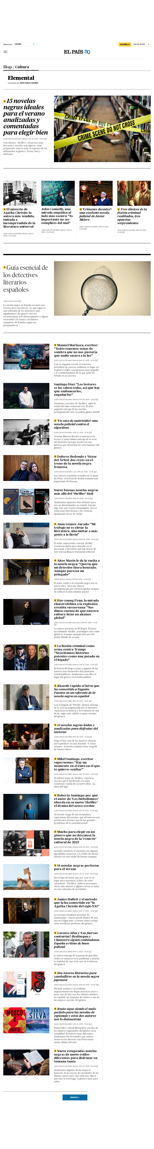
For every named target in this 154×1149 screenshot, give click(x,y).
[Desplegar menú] (5, 52)
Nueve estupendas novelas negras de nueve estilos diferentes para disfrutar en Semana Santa (75, 1056)
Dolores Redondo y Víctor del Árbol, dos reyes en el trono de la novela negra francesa (75, 462)
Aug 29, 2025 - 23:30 (88, 847)
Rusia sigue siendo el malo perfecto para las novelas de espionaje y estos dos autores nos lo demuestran (75, 1014)
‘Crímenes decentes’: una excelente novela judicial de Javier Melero (95, 214)
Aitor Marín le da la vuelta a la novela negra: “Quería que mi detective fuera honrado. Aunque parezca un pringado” (77, 567)
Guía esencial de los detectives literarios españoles (25, 278)
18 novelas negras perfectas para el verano (76, 867)
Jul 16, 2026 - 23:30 (37, 139)
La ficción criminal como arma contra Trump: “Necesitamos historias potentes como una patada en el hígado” (76, 653)
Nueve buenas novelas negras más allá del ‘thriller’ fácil (76, 492)
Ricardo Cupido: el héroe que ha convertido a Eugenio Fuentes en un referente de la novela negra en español (76, 691)
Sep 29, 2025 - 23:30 (88, 811)
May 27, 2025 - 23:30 (88, 911)
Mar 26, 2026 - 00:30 (83, 498)
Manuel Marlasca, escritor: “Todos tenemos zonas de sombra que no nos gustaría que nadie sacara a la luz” (76, 350)
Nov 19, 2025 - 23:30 (88, 774)
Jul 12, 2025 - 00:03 (88, 874)
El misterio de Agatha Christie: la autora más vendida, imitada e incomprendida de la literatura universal (19, 218)
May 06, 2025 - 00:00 (89, 985)
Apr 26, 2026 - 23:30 (88, 400)
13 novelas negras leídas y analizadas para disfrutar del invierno (76, 729)
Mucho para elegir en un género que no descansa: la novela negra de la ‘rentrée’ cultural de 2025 (75, 837)
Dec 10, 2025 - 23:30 (82, 701)
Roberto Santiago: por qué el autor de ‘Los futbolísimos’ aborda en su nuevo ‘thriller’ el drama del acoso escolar (76, 801)
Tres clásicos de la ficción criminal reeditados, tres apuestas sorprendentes (132, 216)
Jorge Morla (59, 579)
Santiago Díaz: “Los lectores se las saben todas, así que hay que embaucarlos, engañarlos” (77, 389)
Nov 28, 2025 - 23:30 (82, 737)
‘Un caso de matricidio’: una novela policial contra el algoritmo (76, 424)
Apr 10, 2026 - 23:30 (82, 433)
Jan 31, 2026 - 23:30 (88, 665)
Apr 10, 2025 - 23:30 (88, 1066)
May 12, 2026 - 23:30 (88, 360)
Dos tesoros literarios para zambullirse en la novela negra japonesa (76, 977)
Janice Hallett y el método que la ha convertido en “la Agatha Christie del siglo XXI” (76, 903)
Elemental (21, 78)
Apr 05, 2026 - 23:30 (87, 472)
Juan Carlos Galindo (12, 139)
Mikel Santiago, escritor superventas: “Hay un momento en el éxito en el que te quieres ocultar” (77, 764)
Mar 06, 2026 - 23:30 (89, 539)
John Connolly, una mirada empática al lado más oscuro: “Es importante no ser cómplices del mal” (57, 216)
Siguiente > (75, 1097)
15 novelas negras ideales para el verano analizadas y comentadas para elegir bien (25, 117)
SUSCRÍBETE (125, 44)
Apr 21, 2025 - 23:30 (82, 1024)
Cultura (22, 67)
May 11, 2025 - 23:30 (82, 952)
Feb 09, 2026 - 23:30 (81, 579)
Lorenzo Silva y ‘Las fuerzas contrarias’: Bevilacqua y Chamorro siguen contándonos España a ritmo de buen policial (76, 940)
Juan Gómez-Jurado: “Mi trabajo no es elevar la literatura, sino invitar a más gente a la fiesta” (75, 529)
